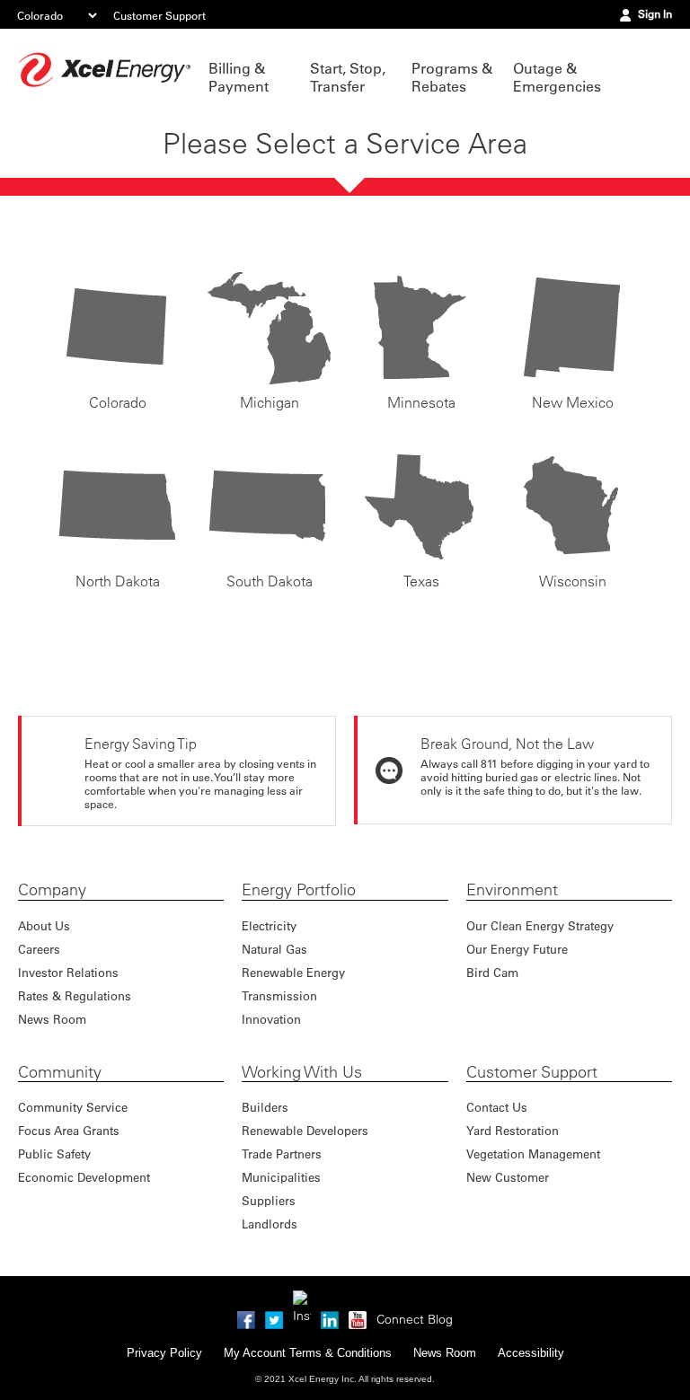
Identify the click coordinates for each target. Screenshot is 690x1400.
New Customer (507, 1176)
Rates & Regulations (74, 995)
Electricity (269, 925)
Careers (39, 948)
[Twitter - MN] (274, 1317)
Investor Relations (68, 972)
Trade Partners (282, 1153)
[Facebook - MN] (246, 1317)
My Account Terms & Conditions (308, 1353)
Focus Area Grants (68, 1130)
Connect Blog (414, 1319)
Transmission (279, 995)
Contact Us (496, 1106)
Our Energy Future (517, 948)
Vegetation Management (533, 1153)
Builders (265, 1106)
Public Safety (54, 1153)
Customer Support (159, 15)
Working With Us (302, 1072)
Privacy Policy (164, 1353)
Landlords (269, 1223)
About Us (44, 925)
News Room (52, 1018)
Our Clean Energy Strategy (540, 925)
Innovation (271, 1018)
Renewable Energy (293, 972)
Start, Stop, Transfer (347, 77)
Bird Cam (492, 972)
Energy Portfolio (299, 890)
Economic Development (84, 1176)
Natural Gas (274, 948)
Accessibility (531, 1353)
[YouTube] (358, 1317)
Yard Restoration (512, 1130)
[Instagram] (302, 1299)
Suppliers (269, 1200)
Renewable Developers (305, 1130)
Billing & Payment (238, 77)
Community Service (73, 1106)
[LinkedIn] (330, 1317)
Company (52, 890)
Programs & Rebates (451, 77)
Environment (512, 890)
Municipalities (281, 1176)
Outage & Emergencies (555, 77)
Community (60, 1072)
